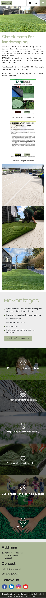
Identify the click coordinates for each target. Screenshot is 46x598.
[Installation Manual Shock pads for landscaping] (23, 138)
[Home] (13, 3)
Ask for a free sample (17, 338)
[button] (42, 3)
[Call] (36, 3)
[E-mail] (29, 3)
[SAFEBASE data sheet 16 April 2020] (23, 96)
